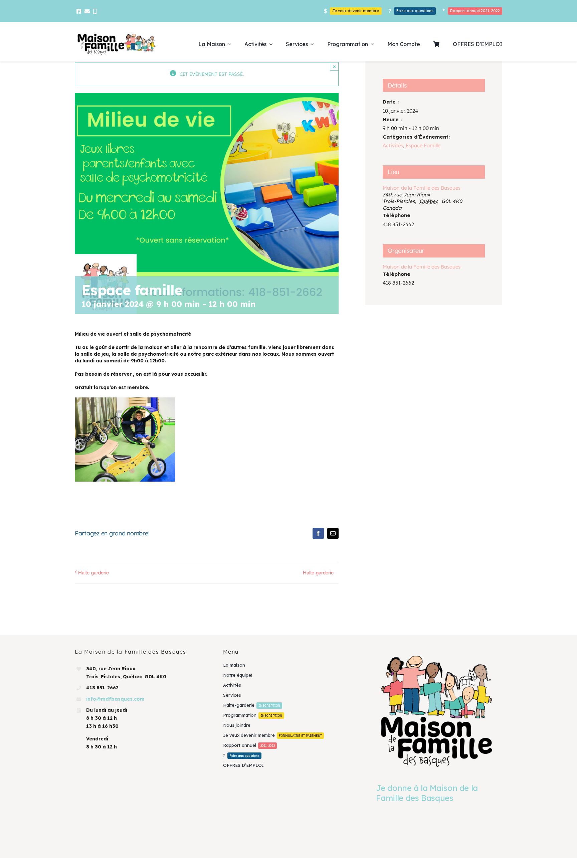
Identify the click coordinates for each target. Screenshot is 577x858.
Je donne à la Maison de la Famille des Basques (427, 793)
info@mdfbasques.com (115, 699)
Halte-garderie (93, 572)
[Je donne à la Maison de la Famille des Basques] (436, 710)
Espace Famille (423, 145)
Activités (393, 145)
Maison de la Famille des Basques (421, 188)
